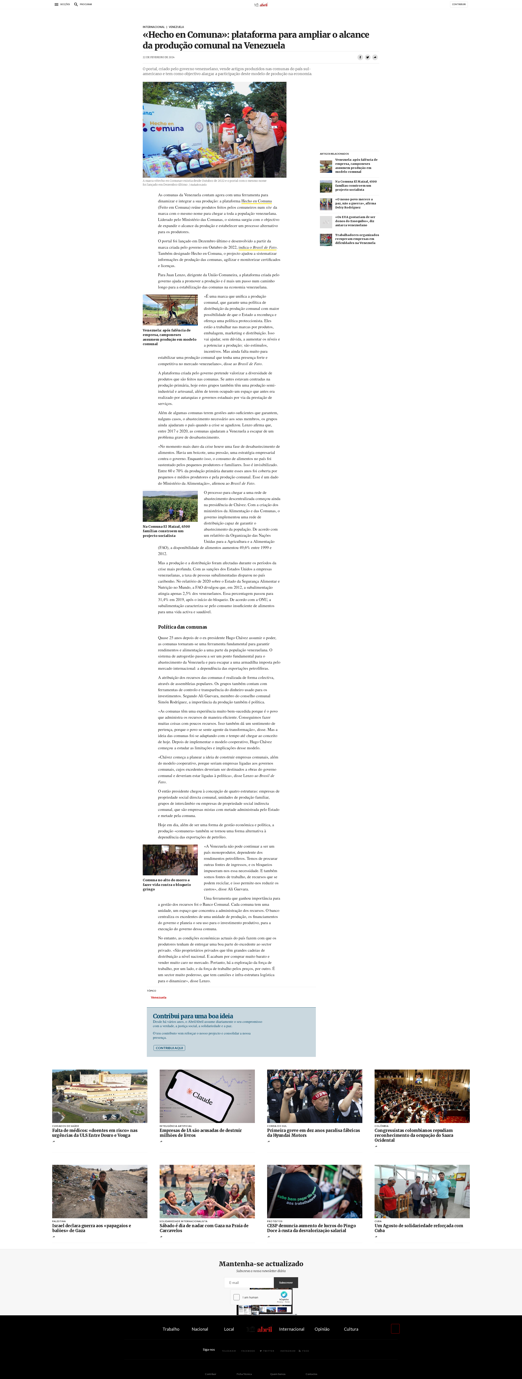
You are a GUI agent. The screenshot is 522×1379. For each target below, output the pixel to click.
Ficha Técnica (244, 1374)
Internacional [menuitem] (291, 1328)
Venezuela (158, 997)
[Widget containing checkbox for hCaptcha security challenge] (261, 1297)
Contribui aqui (169, 1048)
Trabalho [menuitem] (171, 1328)
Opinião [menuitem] (322, 1328)
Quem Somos (277, 1374)
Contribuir (210, 1374)
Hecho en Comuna (256, 201)
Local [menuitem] (229, 1328)
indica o (257, 247)
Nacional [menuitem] (200, 1328)
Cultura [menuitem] (351, 1328)
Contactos (311, 1374)
